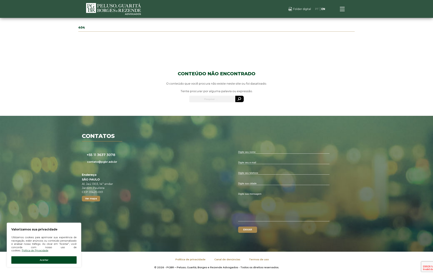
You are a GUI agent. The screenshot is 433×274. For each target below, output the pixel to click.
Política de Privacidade (35, 250)
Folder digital (302, 9)
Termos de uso (259, 259)
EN (323, 9)
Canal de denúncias (227, 259)
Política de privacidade (190, 259)
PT (317, 9)
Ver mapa (91, 198)
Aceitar (44, 260)
